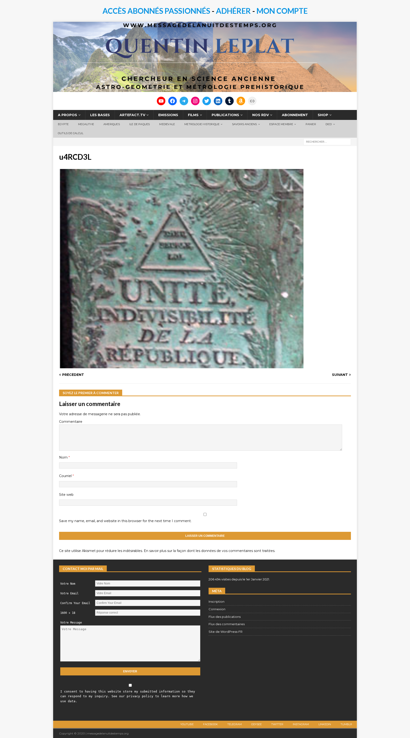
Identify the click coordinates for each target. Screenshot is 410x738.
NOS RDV (260, 115)
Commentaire (70, 421)
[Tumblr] (229, 101)
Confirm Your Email (75, 603)
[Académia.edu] (252, 101)
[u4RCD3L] (181, 365)
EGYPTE (63, 124)
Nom (64, 457)
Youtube (187, 724)
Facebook (210, 724)
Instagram (301, 724)
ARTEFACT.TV (132, 115)
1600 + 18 (67, 613)
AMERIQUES (111, 124)
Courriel (66, 476)
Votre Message (71, 622)
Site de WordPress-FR (225, 631)
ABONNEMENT (295, 115)
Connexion (217, 609)
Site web (66, 494)
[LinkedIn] (218, 101)
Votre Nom (67, 583)
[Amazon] (241, 101)
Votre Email (69, 593)
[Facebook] (172, 101)
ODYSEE (256, 724)
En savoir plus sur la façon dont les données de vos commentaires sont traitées (209, 551)
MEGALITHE (86, 124)
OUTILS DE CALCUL (70, 133)
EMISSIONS (168, 115)
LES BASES (100, 115)
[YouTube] (161, 101)
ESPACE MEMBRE (281, 124)
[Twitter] (206, 101)
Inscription (216, 601)
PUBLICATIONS (225, 115)
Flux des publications (225, 617)
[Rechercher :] (327, 141)
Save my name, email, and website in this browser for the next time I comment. (125, 521)
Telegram (234, 724)
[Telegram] (184, 101)
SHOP (323, 115)
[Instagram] (195, 101)
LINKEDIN (324, 724)
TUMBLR (346, 724)
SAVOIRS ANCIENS (244, 124)
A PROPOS (67, 115)
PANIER (311, 124)
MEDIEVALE (167, 124)
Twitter (277, 724)
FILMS (193, 115)
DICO (329, 124)
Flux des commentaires (227, 624)
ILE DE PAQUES (139, 124)
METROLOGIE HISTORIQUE (201, 124)
